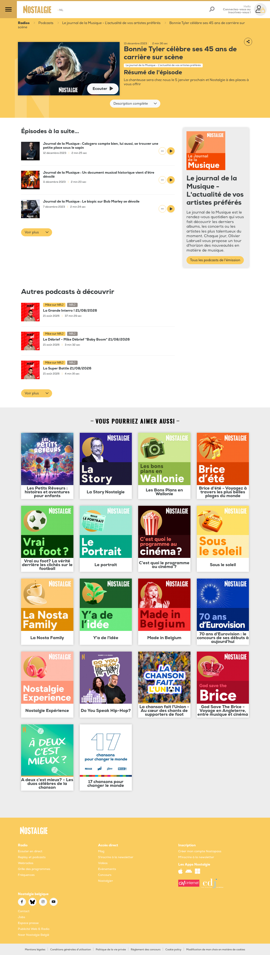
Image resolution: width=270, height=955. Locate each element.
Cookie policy (173, 949)
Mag (101, 851)
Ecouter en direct (30, 851)
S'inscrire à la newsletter (115, 857)
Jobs (21, 917)
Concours (104, 875)
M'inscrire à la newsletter (196, 857)
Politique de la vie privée (111, 949)
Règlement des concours (146, 949)
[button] (135, 104)
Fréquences (26, 875)
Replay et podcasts (32, 857)
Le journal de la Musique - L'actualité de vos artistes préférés (111, 23)
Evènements (107, 869)
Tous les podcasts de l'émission (215, 260)
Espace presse (28, 923)
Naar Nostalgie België (33, 935)
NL (60, 10)
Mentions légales (35, 949)
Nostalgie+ (105, 881)
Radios (24, 23)
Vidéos (103, 863)
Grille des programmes (34, 869)
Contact (24, 911)
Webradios (25, 863)
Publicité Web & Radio (33, 929)
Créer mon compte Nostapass (199, 851)
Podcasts (45, 23)
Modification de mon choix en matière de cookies (215, 949)
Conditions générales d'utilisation (70, 949)
